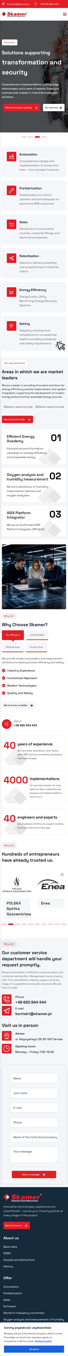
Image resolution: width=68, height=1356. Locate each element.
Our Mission (13, 635)
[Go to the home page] (15, 14)
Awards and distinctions (19, 1260)
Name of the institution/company (35, 1137)
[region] (34, 1339)
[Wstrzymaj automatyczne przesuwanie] (64, 24)
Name (17, 1078)
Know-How (36, 647)
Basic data (10, 1246)
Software (9, 1306)
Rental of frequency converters (23, 1313)
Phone (18, 1122)
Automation (11, 1286)
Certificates (37, 635)
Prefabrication (12, 1293)
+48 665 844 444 (49, 4)
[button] (24, 137)
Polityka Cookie (43, 1341)
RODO (6, 1253)
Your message (23, 1151)
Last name (20, 1093)
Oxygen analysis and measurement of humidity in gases (33, 1321)
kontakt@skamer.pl (18, 4)
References (13, 647)
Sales (6, 1300)
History (8, 1266)
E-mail (18, 1107)
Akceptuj (34, 1349)
